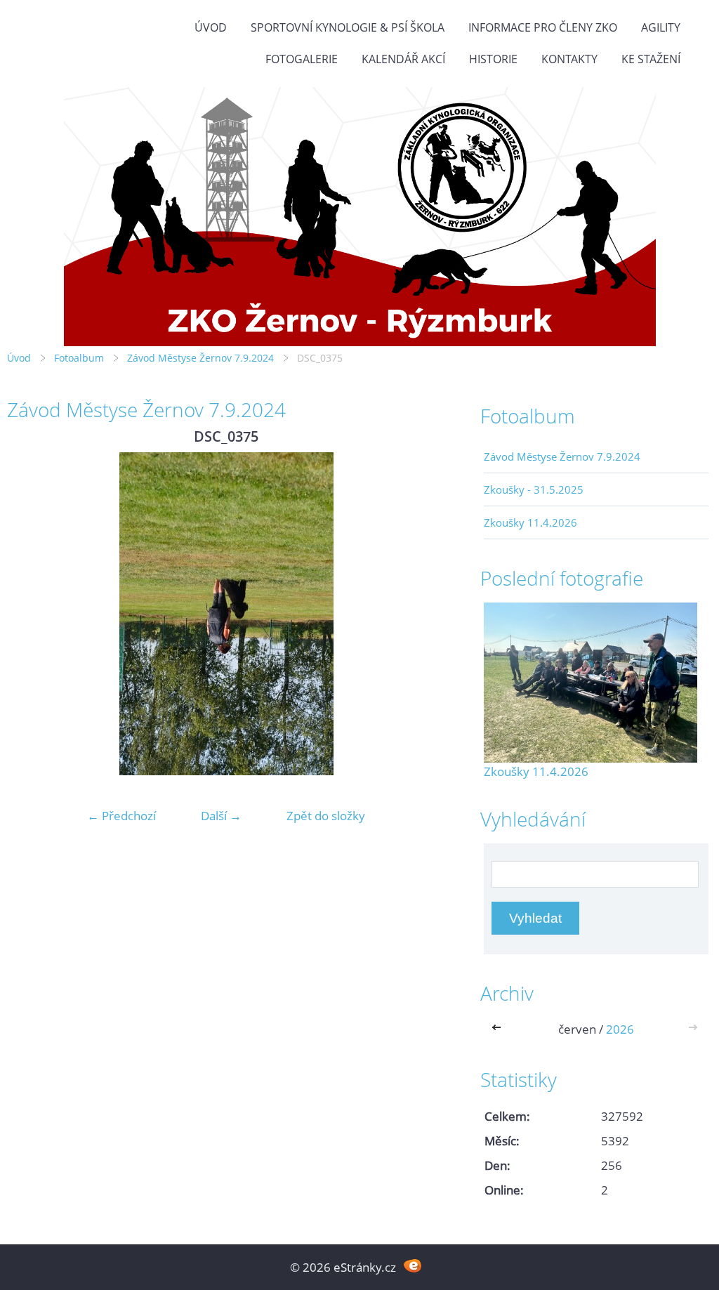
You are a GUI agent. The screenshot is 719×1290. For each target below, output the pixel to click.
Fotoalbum (79, 357)
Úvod (210, 27)
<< (499, 1029)
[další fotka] (422, 613)
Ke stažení (650, 59)
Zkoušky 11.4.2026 (530, 522)
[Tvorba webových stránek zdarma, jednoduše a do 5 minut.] (412, 1265)
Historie (493, 59)
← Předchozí (121, 816)
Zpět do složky (325, 816)
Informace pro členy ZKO (542, 27)
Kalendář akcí (403, 59)
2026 (620, 1029)
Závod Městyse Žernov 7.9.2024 (200, 357)
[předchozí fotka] (30, 613)
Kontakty (569, 59)
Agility (660, 27)
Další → (221, 816)
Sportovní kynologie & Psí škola (347, 27)
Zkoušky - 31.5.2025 (533, 489)
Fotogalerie (301, 59)
